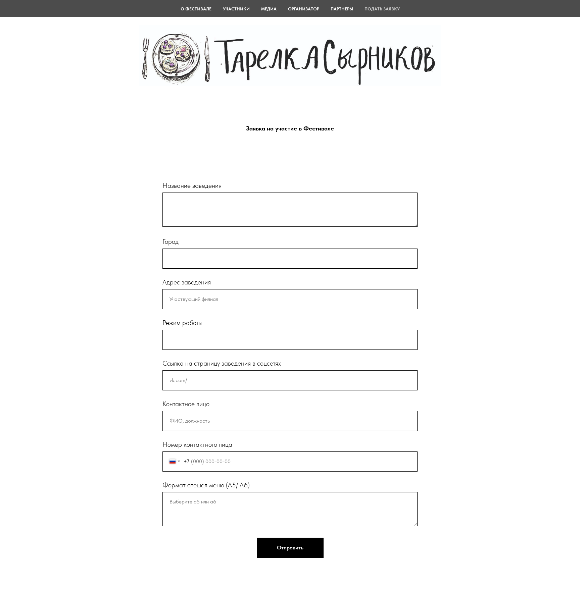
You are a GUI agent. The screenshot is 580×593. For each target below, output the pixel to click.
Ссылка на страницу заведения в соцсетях (221, 363)
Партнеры (342, 8)
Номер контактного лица (197, 444)
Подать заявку (382, 8)
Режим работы (182, 323)
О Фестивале (196, 8)
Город (170, 241)
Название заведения (192, 185)
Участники (236, 8)
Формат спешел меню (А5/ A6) (206, 485)
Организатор (303, 8)
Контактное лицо (185, 404)
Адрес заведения (186, 282)
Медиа (269, 8)
